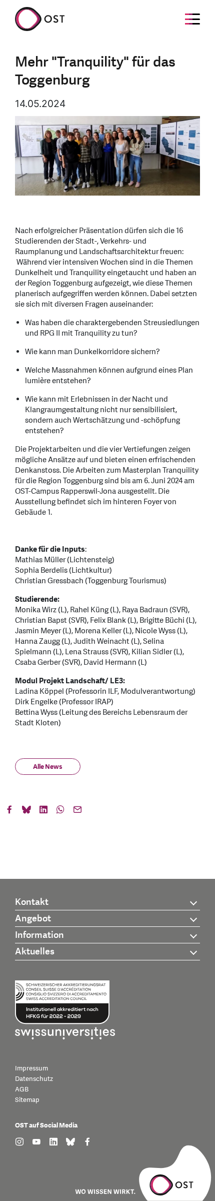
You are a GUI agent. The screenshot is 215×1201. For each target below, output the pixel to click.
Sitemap (27, 1099)
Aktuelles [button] (34, 951)
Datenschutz (34, 1078)
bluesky (26, 812)
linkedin (43, 812)
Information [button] (39, 935)
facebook (9, 812)
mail (77, 812)
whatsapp (60, 812)
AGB (21, 1089)
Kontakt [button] (31, 902)
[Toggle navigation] (192, 19)
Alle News (47, 766)
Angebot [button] (33, 918)
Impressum (31, 1068)
